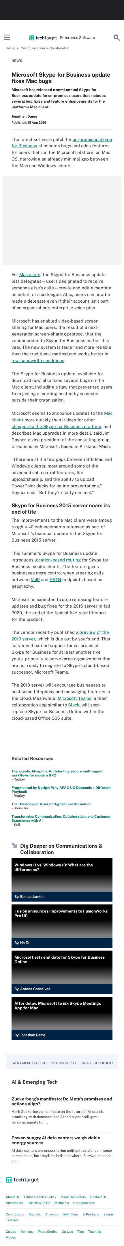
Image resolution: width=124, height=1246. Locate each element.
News (17, 61)
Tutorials (94, 1231)
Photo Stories (47, 1231)
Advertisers (14, 1202)
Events (109, 1214)
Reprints (35, 1214)
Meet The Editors (73, 1197)
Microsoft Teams (74, 698)
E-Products (91, 1214)
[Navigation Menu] (7, 38)
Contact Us (98, 1197)
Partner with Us (38, 1202)
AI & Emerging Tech (29, 1063)
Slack (73, 704)
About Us (13, 1197)
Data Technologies (97, 1063)
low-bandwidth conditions (38, 360)
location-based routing (58, 559)
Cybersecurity (63, 1063)
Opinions (26, 1231)
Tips (80, 1231)
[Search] (117, 38)
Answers (51, 1214)
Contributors (15, 1214)
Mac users (29, 274)
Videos (11, 1237)
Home (10, 48)
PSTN (55, 579)
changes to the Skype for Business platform (56, 426)
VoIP (35, 579)
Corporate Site (84, 1202)
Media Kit (62, 1202)
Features (12, 1220)
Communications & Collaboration (45, 48)
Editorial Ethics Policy (40, 1197)
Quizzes (67, 1231)
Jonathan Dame (24, 116)
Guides (11, 1231)
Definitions (70, 1214)
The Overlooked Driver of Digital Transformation (51, 804)
